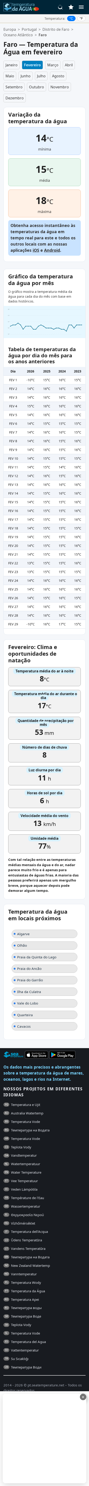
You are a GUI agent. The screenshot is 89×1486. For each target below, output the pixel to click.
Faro (43, 34)
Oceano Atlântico (18, 34)
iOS (36, 250)
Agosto (58, 75)
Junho (26, 75)
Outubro (36, 87)
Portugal (29, 29)
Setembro (14, 87)
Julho (41, 75)
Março (52, 64)
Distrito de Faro (55, 29)
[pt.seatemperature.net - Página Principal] (21, 7)
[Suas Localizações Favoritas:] (71, 7)
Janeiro (11, 64)
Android (52, 250)
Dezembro (14, 98)
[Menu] (81, 7)
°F (81, 18)
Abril (69, 64)
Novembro (59, 87)
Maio (9, 75)
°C (71, 18)
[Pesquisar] (60, 7)
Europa (9, 29)
